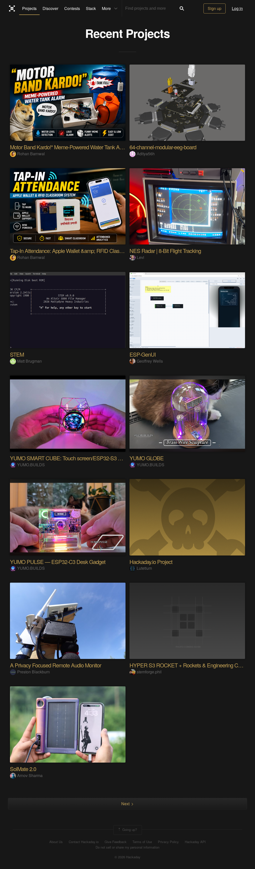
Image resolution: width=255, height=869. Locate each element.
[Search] (182, 8)
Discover (50, 8)
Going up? (129, 829)
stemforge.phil (149, 672)
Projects (29, 8)
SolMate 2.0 (23, 769)
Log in (237, 8)
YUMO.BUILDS (31, 465)
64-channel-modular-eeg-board (162, 147)
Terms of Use (142, 842)
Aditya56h (146, 154)
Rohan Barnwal (31, 154)
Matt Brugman (29, 361)
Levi (140, 257)
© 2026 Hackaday (127, 857)
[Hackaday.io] (12, 8)
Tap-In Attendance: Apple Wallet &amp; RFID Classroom (71, 250)
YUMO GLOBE (146, 458)
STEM (17, 354)
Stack (91, 8)
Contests (72, 8)
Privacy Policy (168, 842)
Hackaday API (195, 842)
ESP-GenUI (142, 354)
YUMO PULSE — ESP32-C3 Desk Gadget (57, 561)
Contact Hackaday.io (84, 842)
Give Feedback (116, 842)
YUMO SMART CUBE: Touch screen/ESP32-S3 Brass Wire (76, 458)
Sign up (214, 8)
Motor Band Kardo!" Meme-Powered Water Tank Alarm (69, 147)
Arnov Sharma (30, 775)
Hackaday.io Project (150, 561)
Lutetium (144, 568)
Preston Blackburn (33, 672)
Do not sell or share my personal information (127, 847)
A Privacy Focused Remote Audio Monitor (55, 665)
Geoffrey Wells (150, 361)
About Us (56, 842)
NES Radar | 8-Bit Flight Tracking (165, 250)
